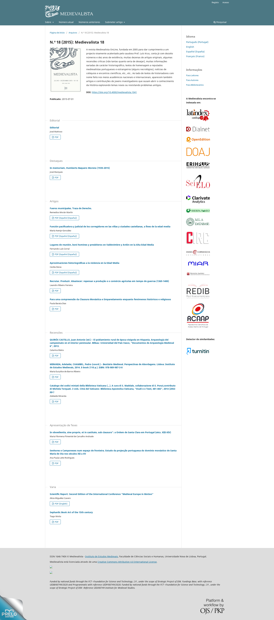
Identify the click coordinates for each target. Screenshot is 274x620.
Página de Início (57, 32)
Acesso (225, 2)
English (190, 46)
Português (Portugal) (197, 42)
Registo (215, 2)
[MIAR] (198, 265)
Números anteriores (89, 22)
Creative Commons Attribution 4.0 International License (127, 561)
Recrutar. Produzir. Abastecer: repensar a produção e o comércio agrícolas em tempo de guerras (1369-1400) (109, 281)
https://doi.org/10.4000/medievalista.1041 (114, 92)
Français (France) (195, 56)
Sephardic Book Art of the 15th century (71, 512)
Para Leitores (192, 75)
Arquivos (73, 32)
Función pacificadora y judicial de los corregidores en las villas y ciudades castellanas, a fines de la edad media (110, 226)
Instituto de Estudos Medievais (101, 556)
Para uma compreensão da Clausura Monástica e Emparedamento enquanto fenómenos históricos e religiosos (110, 299)
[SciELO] (198, 189)
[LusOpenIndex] (198, 141)
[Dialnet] (198, 130)
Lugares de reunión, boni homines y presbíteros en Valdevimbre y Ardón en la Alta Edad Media (102, 244)
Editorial (54, 127)
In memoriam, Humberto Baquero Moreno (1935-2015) (80, 167)
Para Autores (192, 80)
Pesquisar (221, 22)
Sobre (48, 22)
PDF (56, 137)
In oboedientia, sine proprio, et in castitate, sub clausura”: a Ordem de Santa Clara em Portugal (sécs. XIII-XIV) (110, 432)
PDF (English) (60, 503)
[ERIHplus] (198, 168)
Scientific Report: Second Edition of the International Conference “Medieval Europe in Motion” (101, 494)
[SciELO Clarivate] (198, 202)
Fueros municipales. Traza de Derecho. (71, 208)
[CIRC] (198, 243)
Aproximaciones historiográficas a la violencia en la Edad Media (84, 262)
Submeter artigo (114, 22)
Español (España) (195, 51)
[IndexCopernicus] (198, 254)
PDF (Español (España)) (65, 217)
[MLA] (198, 225)
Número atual (66, 22)
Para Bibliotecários (195, 84)
